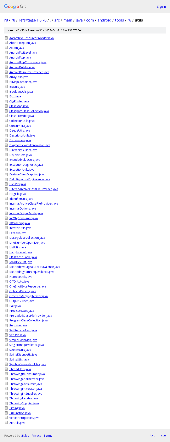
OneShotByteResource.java (27, 286)
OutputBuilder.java (21, 301)
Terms (48, 435)
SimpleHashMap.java (23, 340)
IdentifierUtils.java (21, 199)
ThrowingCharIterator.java (27, 379)
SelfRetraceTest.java (23, 330)
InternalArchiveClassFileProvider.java (33, 203)
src (57, 20)
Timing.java (17, 408)
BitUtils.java (17, 87)
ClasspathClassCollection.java (29, 111)
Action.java (16, 48)
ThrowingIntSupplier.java (25, 393)
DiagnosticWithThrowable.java (29, 145)
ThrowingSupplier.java (24, 403)
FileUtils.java (17, 184)
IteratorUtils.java (20, 228)
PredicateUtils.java (21, 311)
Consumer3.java (20, 126)
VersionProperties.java (24, 418)
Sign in (161, 6)
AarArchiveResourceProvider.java (31, 38)
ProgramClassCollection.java (28, 320)
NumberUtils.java (20, 277)
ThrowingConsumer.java (25, 384)
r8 (6, 20)
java (79, 20)
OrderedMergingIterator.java (28, 296)
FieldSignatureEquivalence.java (29, 179)
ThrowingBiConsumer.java (27, 374)
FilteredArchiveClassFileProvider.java (33, 189)
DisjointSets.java (20, 155)
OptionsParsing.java (22, 291)
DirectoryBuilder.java (23, 150)
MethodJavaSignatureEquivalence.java (34, 267)
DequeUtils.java (19, 130)
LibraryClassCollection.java (27, 238)
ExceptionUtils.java (21, 169)
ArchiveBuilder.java (22, 67)
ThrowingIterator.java (23, 398)
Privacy (36, 435)
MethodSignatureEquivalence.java (32, 272)
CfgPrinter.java (19, 101)
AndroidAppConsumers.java (27, 62)
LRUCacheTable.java (23, 257)
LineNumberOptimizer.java (27, 242)
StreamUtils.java (20, 350)
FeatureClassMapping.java (27, 174)
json (162, 435)
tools (119, 20)
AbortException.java (22, 43)
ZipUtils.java (17, 423)
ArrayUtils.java (18, 77)
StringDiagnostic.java (23, 354)
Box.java (15, 96)
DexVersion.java (20, 140)
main (67, 20)
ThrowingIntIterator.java (25, 388)
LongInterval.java (20, 252)
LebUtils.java (17, 233)
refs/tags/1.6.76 (32, 20)
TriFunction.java (20, 413)
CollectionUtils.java (22, 121)
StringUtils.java (19, 359)
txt (152, 435)
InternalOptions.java (22, 208)
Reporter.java (18, 325)
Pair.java (15, 306)
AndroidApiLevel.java (23, 52)
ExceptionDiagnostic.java (26, 164)
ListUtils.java (17, 247)
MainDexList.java (20, 262)
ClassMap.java (19, 106)
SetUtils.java (17, 335)
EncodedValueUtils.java (24, 160)
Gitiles (25, 435)
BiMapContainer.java (23, 82)
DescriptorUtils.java (22, 135)
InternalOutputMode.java (26, 213)
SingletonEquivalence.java (26, 345)
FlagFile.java (17, 194)
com (90, 20)
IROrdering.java (19, 223)
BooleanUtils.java (21, 91)
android (104, 20)
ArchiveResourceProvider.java (29, 72)
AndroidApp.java (20, 57)
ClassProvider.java (21, 116)
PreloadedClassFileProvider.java (30, 315)
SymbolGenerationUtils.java (27, 364)
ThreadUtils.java (20, 369)
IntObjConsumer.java (23, 218)
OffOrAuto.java (19, 281)
